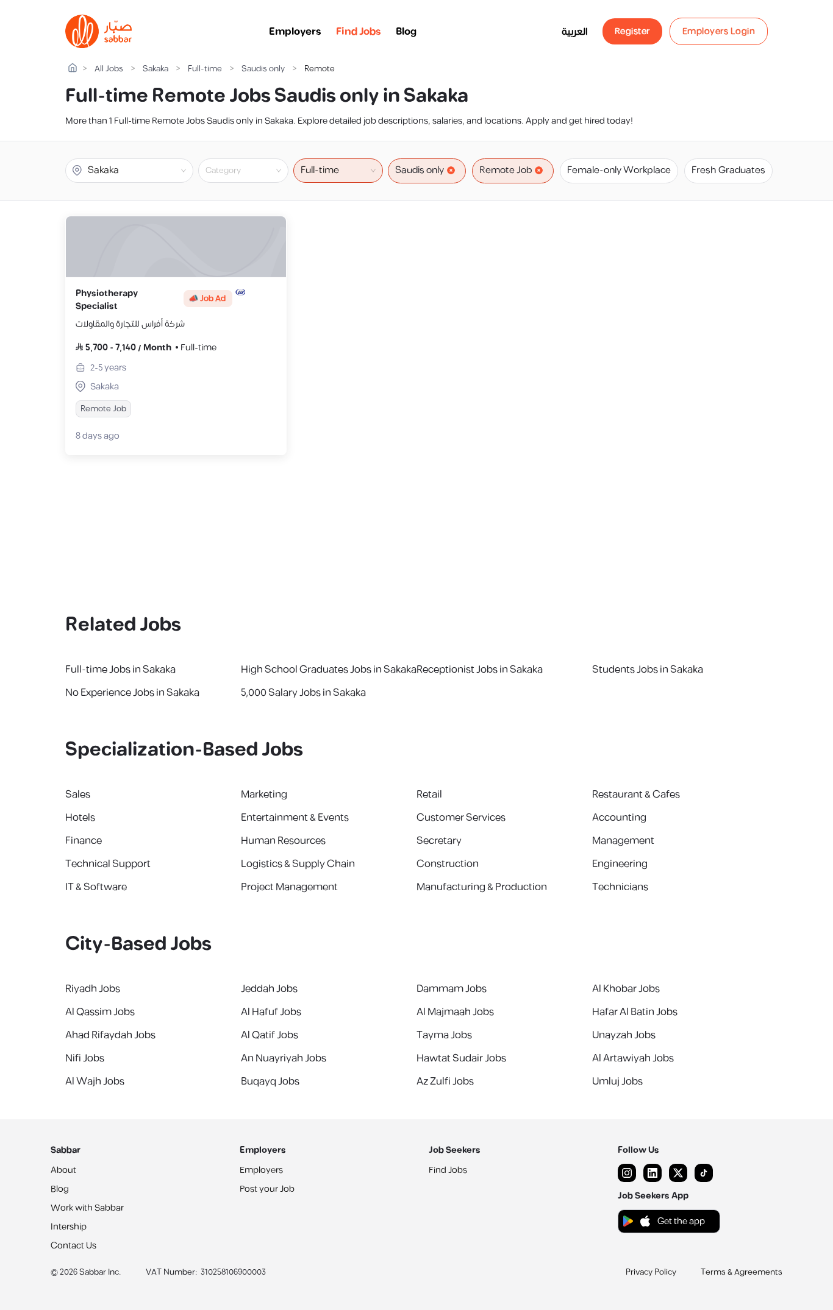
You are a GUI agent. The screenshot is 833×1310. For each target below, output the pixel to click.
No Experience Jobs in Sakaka (132, 693)
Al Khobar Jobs (626, 989)
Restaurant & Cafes (636, 794)
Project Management (289, 887)
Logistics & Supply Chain (298, 864)
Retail (429, 794)
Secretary (439, 841)
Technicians (620, 887)
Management (623, 841)
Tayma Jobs (444, 1035)
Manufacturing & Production (481, 887)
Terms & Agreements (741, 1272)
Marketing (264, 794)
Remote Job (505, 170)
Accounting (619, 818)
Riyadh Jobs (92, 989)
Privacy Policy (651, 1272)
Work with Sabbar (87, 1208)
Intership (69, 1226)
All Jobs (109, 69)
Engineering (620, 864)
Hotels (80, 818)
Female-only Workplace (619, 170)
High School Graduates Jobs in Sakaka (328, 670)
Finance (83, 841)
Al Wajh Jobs (94, 1081)
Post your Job (267, 1189)
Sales (77, 794)
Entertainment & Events (295, 818)
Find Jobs (358, 32)
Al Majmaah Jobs (455, 1012)
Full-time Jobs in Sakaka (120, 670)
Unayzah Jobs (624, 1035)
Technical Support (108, 864)
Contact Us (73, 1245)
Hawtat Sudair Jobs (461, 1058)
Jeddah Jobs (269, 989)
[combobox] (253, 170)
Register (632, 31)
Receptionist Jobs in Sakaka (479, 670)
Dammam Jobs (451, 989)
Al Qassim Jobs (100, 1012)
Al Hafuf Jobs (271, 1012)
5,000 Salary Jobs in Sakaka (303, 693)
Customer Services (461, 818)
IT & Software (96, 887)
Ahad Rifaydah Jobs (110, 1035)
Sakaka (155, 69)
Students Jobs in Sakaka (647, 670)
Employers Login (719, 31)
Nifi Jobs (84, 1058)
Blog (406, 32)
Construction (447, 864)
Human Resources (283, 841)
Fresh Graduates (728, 170)
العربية (575, 32)
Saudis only (263, 69)
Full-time (205, 69)
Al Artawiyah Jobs (633, 1058)
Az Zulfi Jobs (445, 1081)
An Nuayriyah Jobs (283, 1058)
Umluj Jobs (617, 1081)
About (63, 1170)
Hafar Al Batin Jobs (634, 1012)
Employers (295, 32)
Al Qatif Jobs (269, 1035)
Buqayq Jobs (270, 1081)
